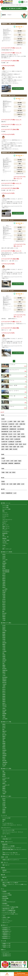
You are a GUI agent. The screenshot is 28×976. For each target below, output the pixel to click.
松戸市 (3, 727)
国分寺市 (4, 682)
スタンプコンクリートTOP (8, 830)
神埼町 (3, 743)
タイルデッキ (5, 516)
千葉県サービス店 (6, 947)
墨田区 (3, 644)
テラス (3, 517)
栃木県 (2, 493)
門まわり (4, 523)
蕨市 (18, 446)
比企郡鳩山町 (11, 444)
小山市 (14, 493)
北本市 (18, 426)
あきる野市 (4, 718)
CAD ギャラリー (6, 922)
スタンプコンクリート (7, 519)
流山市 (3, 726)
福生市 (3, 703)
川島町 (3, 596)
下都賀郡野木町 (8, 493)
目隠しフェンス (5, 526)
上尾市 (18, 421)
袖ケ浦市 (4, 760)
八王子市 (4, 706)
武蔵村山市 (4, 670)
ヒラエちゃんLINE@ (6, 895)
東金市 (3, 757)
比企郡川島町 (18, 441)
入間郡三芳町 (22, 424)
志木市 (2, 436)
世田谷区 (3, 484)
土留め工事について (6, 839)
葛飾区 (3, 665)
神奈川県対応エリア (6, 931)
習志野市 (4, 750)
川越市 (18, 434)
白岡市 (2, 446)
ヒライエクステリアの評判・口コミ (10, 914)
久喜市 (22, 421)
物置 (3, 535)
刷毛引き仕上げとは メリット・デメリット (11, 847)
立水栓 (3, 545)
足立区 (22, 484)
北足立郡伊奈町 (20, 429)
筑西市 (3, 788)
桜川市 (3, 790)
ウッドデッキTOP (6, 818)
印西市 (3, 738)
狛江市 (3, 692)
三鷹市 (3, 686)
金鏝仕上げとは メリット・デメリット (11, 854)
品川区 (3, 661)
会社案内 (4, 891)
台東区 (3, 646)
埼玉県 (2, 419)
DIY (3, 821)
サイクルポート (5, 531)
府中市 (3, 689)
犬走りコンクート (6, 872)
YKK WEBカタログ (6, 954)
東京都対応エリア (6, 929)
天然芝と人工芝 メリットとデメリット (10, 859)
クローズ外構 (5, 507)
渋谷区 (3, 654)
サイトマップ (5, 919)
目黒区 (3, 656)
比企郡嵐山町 (11, 441)
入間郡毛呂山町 (4, 426)
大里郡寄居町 (4, 434)
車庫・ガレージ (5, 528)
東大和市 (4, 668)
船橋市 (3, 746)
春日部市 (23, 436)
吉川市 (10, 431)
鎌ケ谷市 (4, 734)
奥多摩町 (4, 713)
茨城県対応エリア (6, 933)
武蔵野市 (4, 680)
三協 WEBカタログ (6, 955)
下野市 (3, 800)
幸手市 (22, 434)
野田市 (13, 472)
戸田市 (6, 436)
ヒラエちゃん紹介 (6, 893)
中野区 (3, 639)
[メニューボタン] (26, 2)
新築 (3, 510)
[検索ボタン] (24, 2)
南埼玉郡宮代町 (4, 431)
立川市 (3, 673)
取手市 (7, 460)
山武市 (3, 765)
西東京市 (4, 679)
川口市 (14, 434)
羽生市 (6, 446)
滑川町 (3, 594)
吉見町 (3, 592)
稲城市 (14, 484)
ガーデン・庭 (5, 536)
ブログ (3, 915)
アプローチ (4, 521)
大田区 (3, 658)
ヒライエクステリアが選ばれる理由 (10, 907)
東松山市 (7, 439)
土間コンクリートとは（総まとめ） (10, 852)
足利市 (3, 809)
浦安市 (3, 736)
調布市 (3, 691)
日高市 (18, 436)
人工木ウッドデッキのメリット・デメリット (12, 825)
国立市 (3, 687)
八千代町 (4, 791)
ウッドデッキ (5, 514)
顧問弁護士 (4, 896)
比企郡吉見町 (17, 439)
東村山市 (4, 705)
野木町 (3, 804)
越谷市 (2, 449)
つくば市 (3, 460)
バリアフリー (5, 543)
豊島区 (3, 635)
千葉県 (2, 472)
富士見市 (10, 434)
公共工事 (4, 542)
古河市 (11, 460)
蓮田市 (14, 446)
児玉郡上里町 (4, 424)
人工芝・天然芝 (5, 540)
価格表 (3, 819)
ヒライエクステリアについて (8, 901)
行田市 (21, 446)
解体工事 (4, 877)
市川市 (3, 748)
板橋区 (3, 632)
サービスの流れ (5, 905)
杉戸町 (3, 568)
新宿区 (3, 634)
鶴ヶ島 (3, 601)
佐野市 (3, 811)
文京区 (10, 484)
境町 (3, 771)
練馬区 (18, 484)
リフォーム (4, 512)
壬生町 (3, 805)
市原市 (3, 759)
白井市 (3, 733)
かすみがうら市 (5, 778)
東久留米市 (4, 677)
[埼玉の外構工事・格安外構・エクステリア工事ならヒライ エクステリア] (6, 2)
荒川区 (3, 627)
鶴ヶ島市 (15, 449)
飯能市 (6, 449)
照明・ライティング (6, 548)
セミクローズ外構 (6, 509)
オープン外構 (5, 505)
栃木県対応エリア (6, 936)
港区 (3, 653)
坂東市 (15, 460)
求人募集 (4, 900)
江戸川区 (4, 630)
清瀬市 (3, 666)
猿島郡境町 (10, 463)
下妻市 (3, 793)
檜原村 (3, 715)
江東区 (3, 648)
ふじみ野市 (9, 421)
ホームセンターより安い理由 (8, 912)
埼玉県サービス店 (6, 945)
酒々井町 (4, 764)
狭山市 (24, 444)
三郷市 (14, 421)
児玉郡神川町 (11, 424)
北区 (7, 484)
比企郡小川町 (4, 441)
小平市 (3, 675)
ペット (3, 547)
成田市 (3, 741)
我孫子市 (4, 731)
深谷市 (16, 444)
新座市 (14, 436)
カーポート (4, 529)
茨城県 (2, 458)
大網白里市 (4, 762)
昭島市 (3, 672)
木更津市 (4, 755)
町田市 (3, 698)
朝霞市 (2, 439)
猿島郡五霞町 (4, 463)
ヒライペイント (5, 952)
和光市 (14, 431)
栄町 (3, 739)
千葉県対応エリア (6, 934)
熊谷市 (20, 444)
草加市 (10, 446)
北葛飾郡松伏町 (12, 429)
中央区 (3, 649)
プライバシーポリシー (7, 920)
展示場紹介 (4, 903)
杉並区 (3, 637)
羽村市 (3, 701)
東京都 (2, 481)
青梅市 (3, 699)
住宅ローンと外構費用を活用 (8, 910)
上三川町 (4, 807)
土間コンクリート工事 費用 (8, 846)
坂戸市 (18, 431)
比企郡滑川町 (4, 444)
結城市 (3, 786)
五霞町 (3, 774)
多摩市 (3, 694)
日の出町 (4, 710)
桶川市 (11, 439)
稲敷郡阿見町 (17, 463)
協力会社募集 (5, 898)
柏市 (10, 472)
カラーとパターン (6, 833)
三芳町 (3, 620)
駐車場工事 (4, 533)
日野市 (3, 708)
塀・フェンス (5, 524)
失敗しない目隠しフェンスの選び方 (10, 882)
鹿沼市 (3, 812)
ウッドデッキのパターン (7, 823)
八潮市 (10, 426)
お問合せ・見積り (6, 917)
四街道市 (4, 753)
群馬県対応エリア (6, 938)
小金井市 (4, 684)
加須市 (14, 426)
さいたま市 (3, 421)
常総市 (19, 460)
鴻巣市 (10, 449)
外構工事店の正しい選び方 (8, 908)
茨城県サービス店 (6, 943)
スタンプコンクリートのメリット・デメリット (12, 832)
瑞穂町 (3, 711)
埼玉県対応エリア (6, 927)
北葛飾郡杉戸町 (4, 429)
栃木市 (3, 798)
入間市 (16, 424)
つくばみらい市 (5, 785)
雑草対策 (4, 538)
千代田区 (4, 651)
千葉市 (6, 472)
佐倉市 (3, 752)
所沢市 (10, 436)
